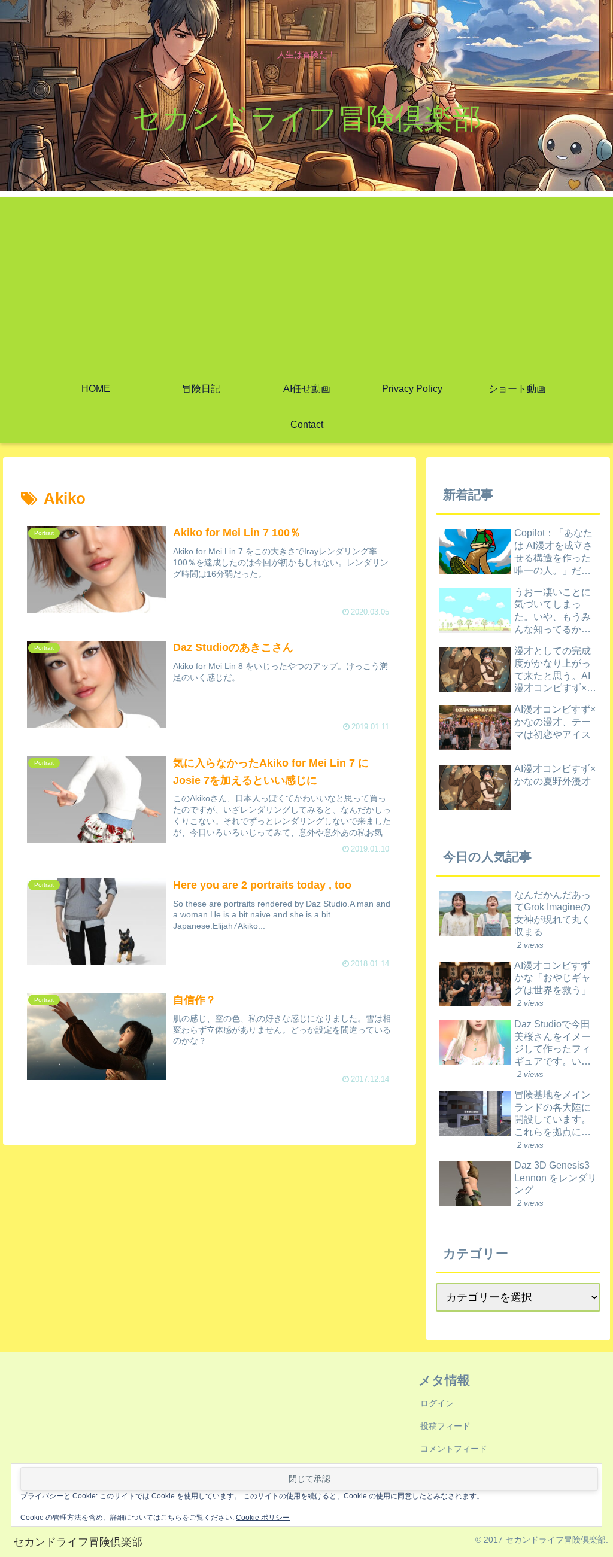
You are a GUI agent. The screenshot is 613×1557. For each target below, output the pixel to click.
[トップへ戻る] (595, 1539)
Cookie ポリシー (263, 1517)
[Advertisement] (306, 281)
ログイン (437, 1403)
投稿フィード (445, 1426)
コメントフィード (453, 1448)
